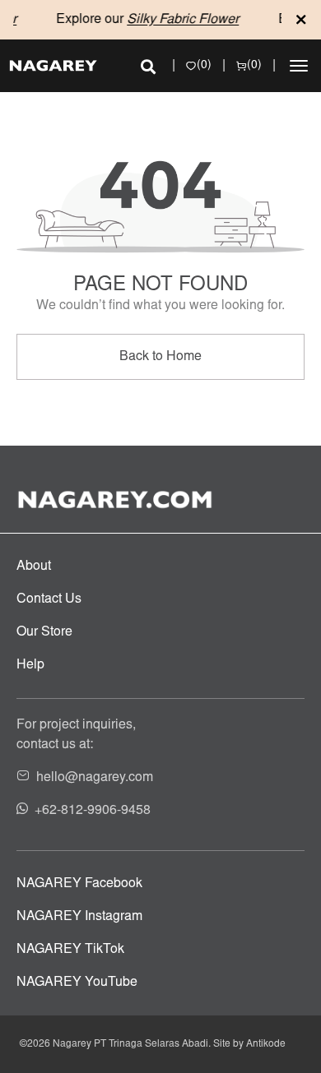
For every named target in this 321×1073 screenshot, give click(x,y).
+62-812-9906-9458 (93, 810)
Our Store (44, 632)
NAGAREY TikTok (70, 949)
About (33, 566)
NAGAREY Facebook (79, 883)
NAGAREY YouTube (76, 982)
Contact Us (48, 599)
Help (30, 665)
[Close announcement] (301, 19)
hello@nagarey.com (94, 777)
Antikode (266, 1044)
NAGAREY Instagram (79, 916)
